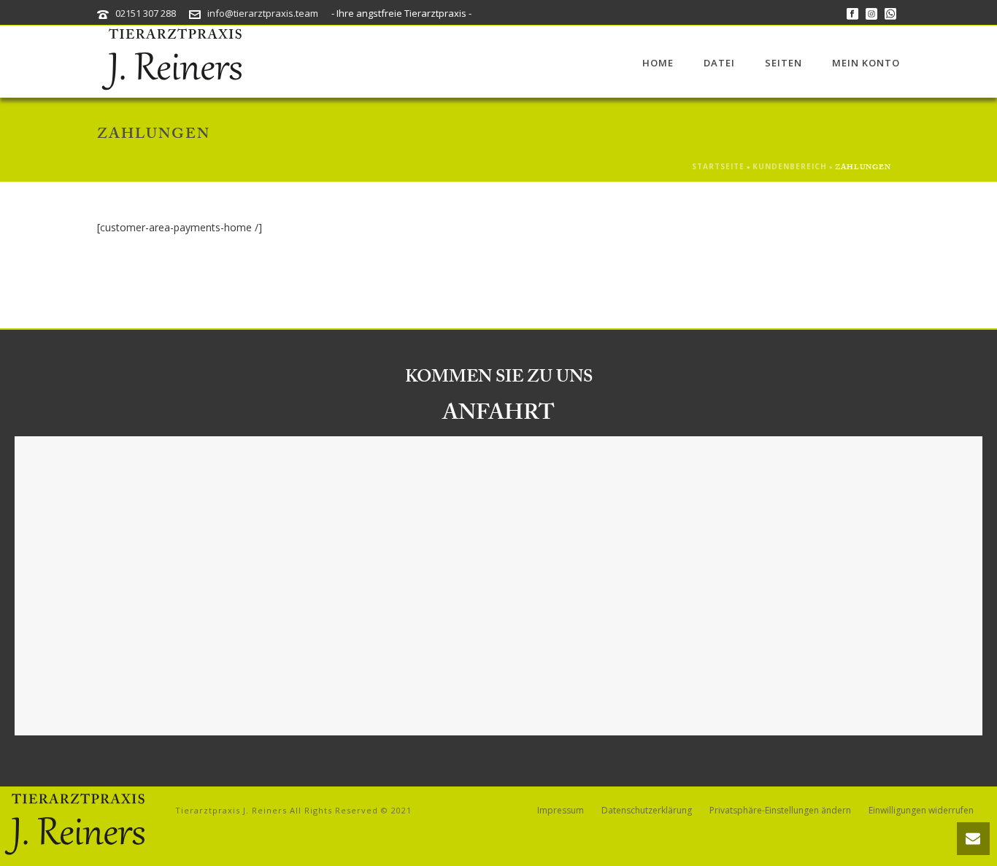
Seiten (783, 62)
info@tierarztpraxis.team (262, 13)
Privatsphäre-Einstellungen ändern (780, 810)
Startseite (718, 166)
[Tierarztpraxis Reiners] (73, 825)
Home (658, 62)
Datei (719, 62)
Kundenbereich (789, 166)
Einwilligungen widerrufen (921, 810)
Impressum (560, 810)
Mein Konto (866, 62)
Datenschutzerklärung (646, 810)
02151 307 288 (145, 13)
